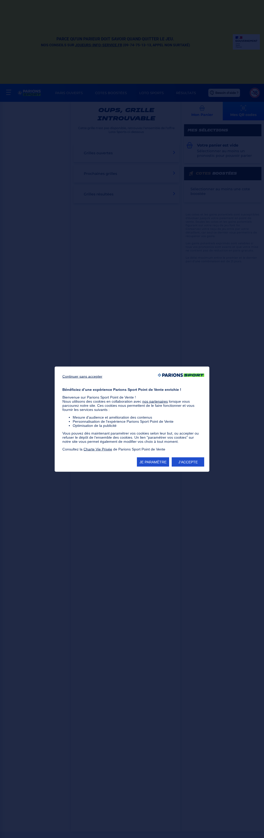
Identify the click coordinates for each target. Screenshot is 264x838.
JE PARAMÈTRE (153, 462)
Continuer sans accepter (82, 376)
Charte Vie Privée (98, 449)
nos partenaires (155, 401)
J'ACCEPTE (188, 462)
